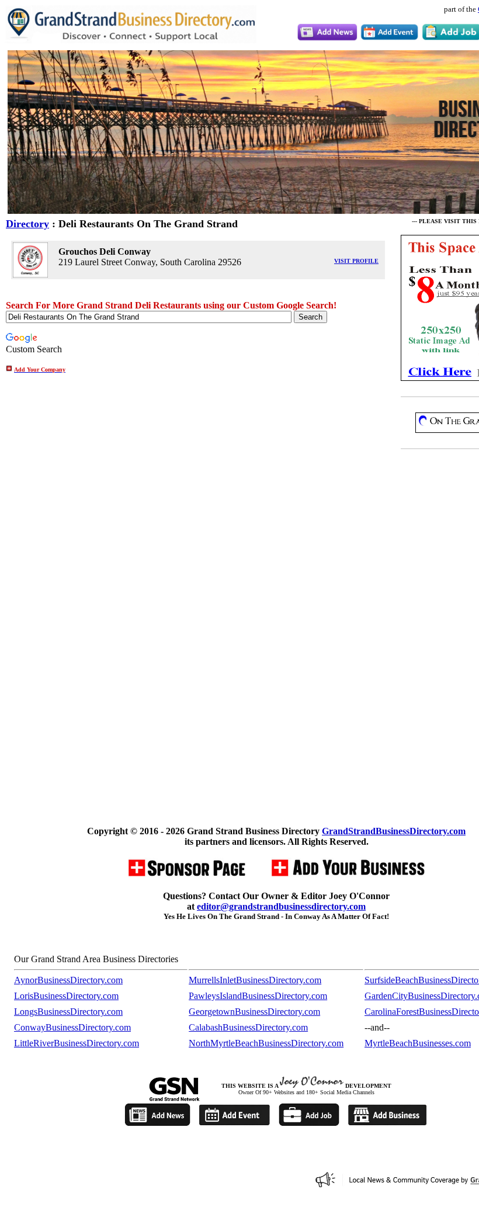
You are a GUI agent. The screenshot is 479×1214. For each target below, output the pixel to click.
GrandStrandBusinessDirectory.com (394, 831)
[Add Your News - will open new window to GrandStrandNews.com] (327, 38)
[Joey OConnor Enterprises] (311, 1086)
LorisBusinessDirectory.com (66, 996)
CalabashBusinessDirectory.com (248, 1027)
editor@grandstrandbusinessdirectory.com (281, 906)
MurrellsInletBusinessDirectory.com (255, 980)
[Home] (130, 40)
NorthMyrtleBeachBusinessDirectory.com (266, 1043)
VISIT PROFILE (356, 261)
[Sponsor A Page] (186, 875)
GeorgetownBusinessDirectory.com (254, 1012)
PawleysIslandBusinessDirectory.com (258, 996)
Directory (27, 224)
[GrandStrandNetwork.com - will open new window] (174, 1099)
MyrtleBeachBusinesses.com (418, 1043)
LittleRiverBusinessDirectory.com (76, 1043)
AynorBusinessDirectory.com (68, 980)
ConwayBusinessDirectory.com (72, 1027)
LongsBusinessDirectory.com (68, 1012)
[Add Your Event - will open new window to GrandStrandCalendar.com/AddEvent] (389, 38)
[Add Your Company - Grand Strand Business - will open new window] (348, 875)
